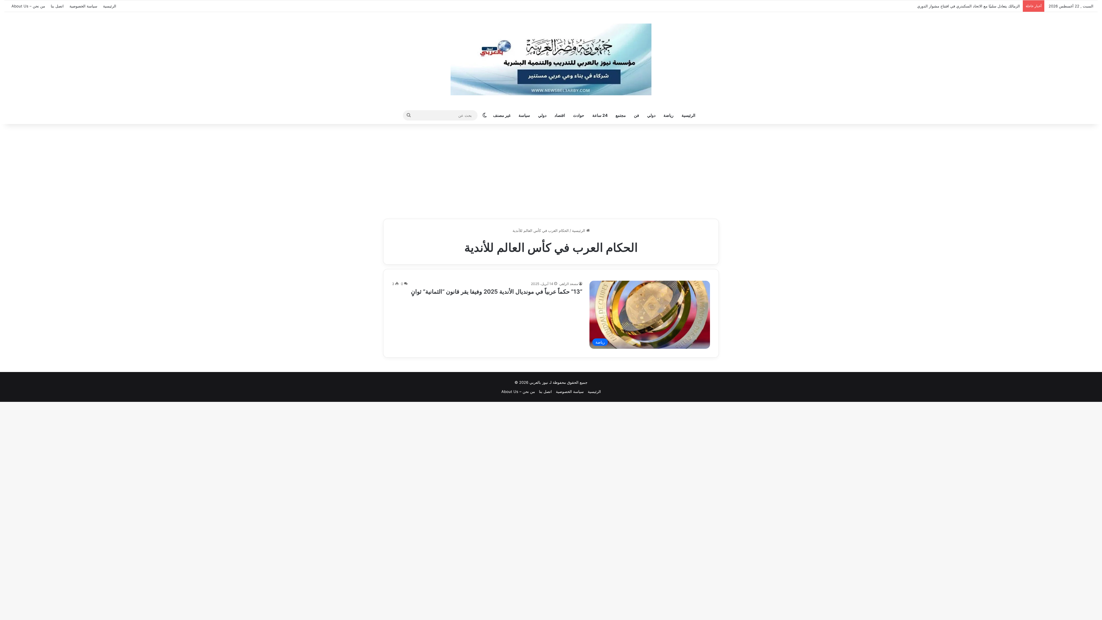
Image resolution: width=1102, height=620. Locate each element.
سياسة (524, 115)
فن (636, 115)
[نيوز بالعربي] (551, 59)
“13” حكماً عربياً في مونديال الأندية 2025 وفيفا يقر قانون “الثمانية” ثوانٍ (496, 291)
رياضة (668, 115)
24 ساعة (600, 115)
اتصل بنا (57, 6)
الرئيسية (109, 6)
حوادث (578, 115)
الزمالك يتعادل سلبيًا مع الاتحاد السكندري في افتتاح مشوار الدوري (974, 6)
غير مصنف (502, 115)
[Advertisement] (551, 170)
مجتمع (621, 115)
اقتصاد (559, 115)
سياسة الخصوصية (83, 6)
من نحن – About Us (28, 6)
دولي (651, 115)
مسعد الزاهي (568, 284)
